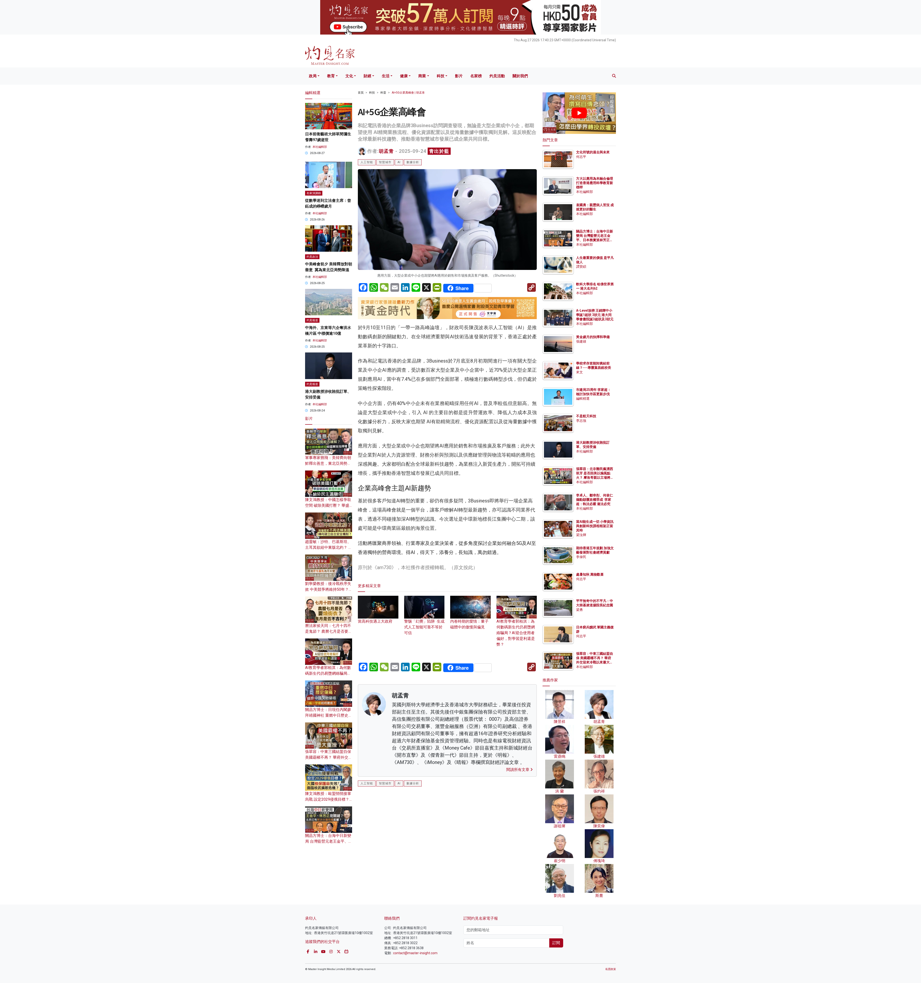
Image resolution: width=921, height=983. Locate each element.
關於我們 (520, 76)
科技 (440, 76)
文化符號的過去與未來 (593, 152)
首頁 (361, 92)
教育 (331, 76)
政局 (313, 76)
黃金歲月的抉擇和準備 (593, 337)
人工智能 (366, 162)
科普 (383, 92)
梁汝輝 (581, 535)
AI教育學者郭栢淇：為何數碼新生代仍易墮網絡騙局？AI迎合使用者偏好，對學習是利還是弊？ (515, 633)
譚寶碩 (581, 266)
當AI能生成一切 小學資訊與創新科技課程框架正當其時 (595, 526)
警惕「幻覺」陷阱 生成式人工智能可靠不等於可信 (424, 627)
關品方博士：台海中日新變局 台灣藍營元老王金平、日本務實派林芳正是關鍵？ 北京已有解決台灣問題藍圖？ (595, 240)
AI (399, 162)
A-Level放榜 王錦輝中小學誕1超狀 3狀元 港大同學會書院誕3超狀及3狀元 (595, 315)
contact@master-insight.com (415, 953)
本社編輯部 (320, 147)
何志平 (581, 157)
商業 (422, 76)
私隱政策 (610, 969)
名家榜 (476, 76)
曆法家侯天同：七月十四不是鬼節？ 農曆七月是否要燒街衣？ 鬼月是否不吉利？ (328, 631)
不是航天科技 (586, 416)
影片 (459, 76)
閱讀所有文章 (518, 769)
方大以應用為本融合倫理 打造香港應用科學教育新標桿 (595, 183)
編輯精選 (583, 398)
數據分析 (413, 162)
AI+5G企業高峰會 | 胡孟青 (408, 92)
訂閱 (556, 943)
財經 (367, 76)
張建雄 (581, 341)
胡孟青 (386, 151)
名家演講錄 (314, 193)
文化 (349, 76)
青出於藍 (439, 151)
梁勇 (579, 610)
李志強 (581, 421)
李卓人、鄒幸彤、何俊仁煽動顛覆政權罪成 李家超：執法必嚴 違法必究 (594, 499)
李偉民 (581, 557)
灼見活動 (497, 76)
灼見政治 (312, 256)
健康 (404, 76)
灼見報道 (312, 320)
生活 (386, 76)
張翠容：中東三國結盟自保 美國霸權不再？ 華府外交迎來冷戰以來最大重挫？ (328, 757)
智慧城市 (385, 162)
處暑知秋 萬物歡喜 (590, 574)
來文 (579, 372)
